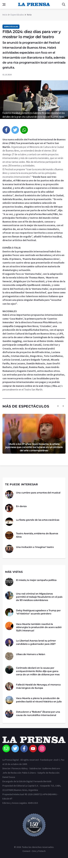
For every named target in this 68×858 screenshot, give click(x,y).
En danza (21, 506)
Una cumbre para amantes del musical (38, 492)
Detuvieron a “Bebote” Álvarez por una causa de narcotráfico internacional (38, 713)
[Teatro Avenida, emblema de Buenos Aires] (9, 535)
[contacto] (6, 748)
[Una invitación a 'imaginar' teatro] (9, 549)
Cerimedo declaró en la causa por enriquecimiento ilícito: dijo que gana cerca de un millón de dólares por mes (38, 671)
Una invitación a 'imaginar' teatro (35, 547)
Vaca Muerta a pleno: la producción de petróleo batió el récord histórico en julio (39, 700)
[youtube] (33, 748)
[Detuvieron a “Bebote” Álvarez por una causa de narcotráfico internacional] (9, 713)
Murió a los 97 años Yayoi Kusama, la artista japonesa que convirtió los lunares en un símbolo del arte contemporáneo (34, 447)
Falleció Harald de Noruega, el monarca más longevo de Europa (38, 686)
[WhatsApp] (24, 130)
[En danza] (9, 508)
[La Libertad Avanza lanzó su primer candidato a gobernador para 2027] (9, 642)
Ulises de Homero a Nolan (30, 654)
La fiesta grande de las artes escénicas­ (37, 519)
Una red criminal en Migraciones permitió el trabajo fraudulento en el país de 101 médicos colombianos (39, 597)
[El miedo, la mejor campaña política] (9, 582)
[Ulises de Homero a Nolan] (9, 656)
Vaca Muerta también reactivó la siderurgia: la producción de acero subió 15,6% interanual (38, 627)
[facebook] (6, 130)
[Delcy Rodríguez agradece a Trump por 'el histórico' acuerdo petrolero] (9, 612)
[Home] (34, 740)
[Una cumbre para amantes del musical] (9, 494)
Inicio (5, 14)
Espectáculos (17, 14)
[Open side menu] (3, 4)
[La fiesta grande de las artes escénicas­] (9, 522)
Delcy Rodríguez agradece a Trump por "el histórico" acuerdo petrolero (38, 612)
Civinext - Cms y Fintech (34, 851)
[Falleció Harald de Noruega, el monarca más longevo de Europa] (9, 686)
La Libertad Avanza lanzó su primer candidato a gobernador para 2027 (36, 642)
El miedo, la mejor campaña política (36, 580)
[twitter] (15, 130)
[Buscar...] (64, 4)
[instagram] (42, 748)
